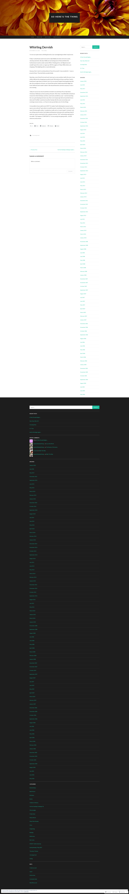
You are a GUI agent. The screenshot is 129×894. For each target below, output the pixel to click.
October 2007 (83, 286)
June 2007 (82, 301)
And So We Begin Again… (86, 72)
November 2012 (84, 204)
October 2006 (83, 331)
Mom (31, 825)
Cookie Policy (26, 891)
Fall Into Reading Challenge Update (66, 149)
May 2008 (82, 260)
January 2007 (83, 319)
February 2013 (83, 193)
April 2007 (82, 308)
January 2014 (83, 155)
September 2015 (84, 96)
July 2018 (82, 85)
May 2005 (82, 394)
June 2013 (82, 182)
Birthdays (32, 795)
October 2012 (83, 208)
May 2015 (82, 103)
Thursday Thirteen (34, 851)
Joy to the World (50, 443)
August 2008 (83, 249)
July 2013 (82, 178)
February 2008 (83, 271)
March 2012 (83, 226)
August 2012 (83, 215)
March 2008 (83, 267)
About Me (39, 37)
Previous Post (33, 149)
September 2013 (84, 170)
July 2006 (82, 342)
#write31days (57, 37)
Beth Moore (32, 791)
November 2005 (84, 372)
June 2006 (82, 346)
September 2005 (84, 379)
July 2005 (82, 387)
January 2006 (83, 364)
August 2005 (83, 383)
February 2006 (83, 361)
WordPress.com (33, 882)
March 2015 (83, 107)
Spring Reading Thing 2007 (36, 847)
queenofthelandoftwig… (39, 443)
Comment (70, 171)
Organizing (32, 828)
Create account (33, 867)
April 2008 (82, 264)
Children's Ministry (34, 802)
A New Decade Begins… (85, 57)
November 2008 (84, 241)
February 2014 (83, 152)
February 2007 (83, 316)
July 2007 (82, 297)
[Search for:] (89, 47)
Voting (31, 858)
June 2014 (82, 137)
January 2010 (83, 237)
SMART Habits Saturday (35, 843)
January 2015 (83, 114)
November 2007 (84, 282)
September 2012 (84, 211)
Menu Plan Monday (34, 821)
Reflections (32, 836)
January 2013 (83, 196)
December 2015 (84, 92)
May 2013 (82, 185)
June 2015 (82, 99)
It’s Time (82, 68)
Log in (31, 871)
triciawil (44, 50)
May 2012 (82, 223)
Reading (31, 832)
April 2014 (82, 144)
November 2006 (84, 327)
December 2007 (84, 278)
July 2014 (82, 133)
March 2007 (83, 312)
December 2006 (84, 323)
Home (32, 37)
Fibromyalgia (33, 810)
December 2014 (84, 118)
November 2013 (84, 163)
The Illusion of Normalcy (51, 447)
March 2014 (83, 148)
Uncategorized (35, 135)
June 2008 (82, 256)
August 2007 (83, 293)
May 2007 (82, 305)
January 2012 (83, 230)
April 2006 (82, 353)
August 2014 (83, 129)
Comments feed (33, 879)
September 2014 (84, 126)
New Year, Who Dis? (84, 60)
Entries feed (32, 875)
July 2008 (82, 252)
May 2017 (82, 88)
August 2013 (83, 174)
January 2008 (83, 275)
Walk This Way (42, 450)
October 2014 (83, 122)
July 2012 (82, 219)
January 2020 (83, 81)
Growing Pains (83, 64)
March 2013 (83, 189)
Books (31, 799)
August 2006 (83, 338)
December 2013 (84, 159)
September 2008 (84, 245)
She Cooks (47, 37)
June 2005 (82, 390)
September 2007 (84, 290)
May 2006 (82, 349)
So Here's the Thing (64, 17)
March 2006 (83, 357)
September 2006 (84, 334)
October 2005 (83, 375)
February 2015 (83, 111)
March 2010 (83, 234)
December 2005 (84, 368)
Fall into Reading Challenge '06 (37, 806)
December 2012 (84, 200)
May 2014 (82, 140)
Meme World (33, 817)
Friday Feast (32, 814)
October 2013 (83, 167)
